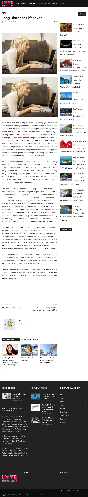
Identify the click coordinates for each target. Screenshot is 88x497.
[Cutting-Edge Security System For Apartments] (6, 396)
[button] (83, 3)
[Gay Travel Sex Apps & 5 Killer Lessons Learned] (35, 420)
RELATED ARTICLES (11, 340)
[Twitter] (9, 27)
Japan (47, 132)
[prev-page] (3, 369)
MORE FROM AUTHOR (29, 340)
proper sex (12, 138)
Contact (24, 3)
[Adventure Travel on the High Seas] (29, 350)
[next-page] (6, 369)
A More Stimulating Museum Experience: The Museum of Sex (45, 309)
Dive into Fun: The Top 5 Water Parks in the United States (48, 360)
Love (41, 3)
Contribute (33, 3)
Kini (5, 22)
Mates (62, 491)
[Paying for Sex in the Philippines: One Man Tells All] (35, 396)
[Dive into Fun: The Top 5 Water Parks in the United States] (48, 350)
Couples (56, 491)
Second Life (34, 263)
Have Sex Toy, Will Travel (11, 308)
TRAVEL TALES (71, 491)
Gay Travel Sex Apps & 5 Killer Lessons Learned (49, 420)
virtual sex (23, 269)
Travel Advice (42, 491)
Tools (62, 3)
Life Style (48, 3)
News (79, 491)
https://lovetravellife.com (25, 324)
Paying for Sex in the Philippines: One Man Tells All (48, 396)
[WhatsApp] (19, 27)
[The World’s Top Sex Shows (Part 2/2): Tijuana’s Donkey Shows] (35, 407)
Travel (55, 3)
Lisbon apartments (40, 275)
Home (17, 3)
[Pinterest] (14, 27)
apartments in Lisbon (31, 135)
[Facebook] (4, 27)
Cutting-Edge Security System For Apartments (19, 396)
